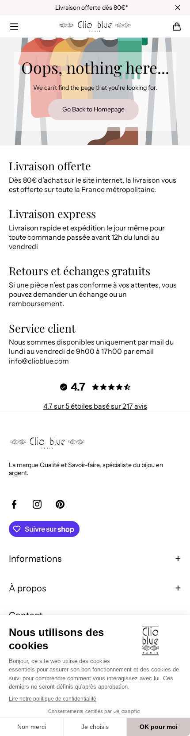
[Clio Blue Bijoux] (95, 26)
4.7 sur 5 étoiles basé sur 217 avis (95, 406)
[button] (14, 26)
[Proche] (177, 7)
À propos (27, 588)
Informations (35, 558)
